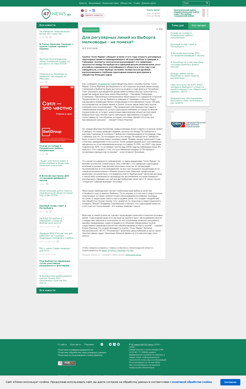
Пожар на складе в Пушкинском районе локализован (182, 35)
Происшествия (110, 3)
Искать (207, 3)
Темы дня (178, 26)
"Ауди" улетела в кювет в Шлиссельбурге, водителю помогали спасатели (54, 165)
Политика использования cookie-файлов (80, 355)
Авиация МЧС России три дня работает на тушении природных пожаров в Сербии (56, 238)
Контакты (75, 345)
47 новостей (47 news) (142, 344)
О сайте (62, 345)
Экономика (95, 3)
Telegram (114, 344)
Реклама (89, 345)
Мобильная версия (82, 10)
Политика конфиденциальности (75, 350)
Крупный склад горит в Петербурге (183, 45)
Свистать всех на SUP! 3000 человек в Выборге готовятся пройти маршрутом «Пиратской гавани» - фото (188, 88)
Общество (126, 3)
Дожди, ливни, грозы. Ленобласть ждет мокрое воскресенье (185, 76)
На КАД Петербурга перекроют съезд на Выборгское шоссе (50, 223)
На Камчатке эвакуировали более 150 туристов (54, 34)
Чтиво (136, 3)
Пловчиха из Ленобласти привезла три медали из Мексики (53, 78)
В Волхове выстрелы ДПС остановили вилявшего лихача (187, 54)
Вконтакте (110, 344)
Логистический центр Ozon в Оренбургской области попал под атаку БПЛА (56, 195)
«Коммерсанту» (105, 84)
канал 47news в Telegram (114, 250)
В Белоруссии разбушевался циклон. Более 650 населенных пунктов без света (55, 281)
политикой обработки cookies (192, 382)
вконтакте (86, 10)
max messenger (93, 10)
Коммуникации (91, 30)
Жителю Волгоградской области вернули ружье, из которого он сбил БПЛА (54, 63)
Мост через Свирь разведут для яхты (55, 251)
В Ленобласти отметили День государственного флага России (187, 64)
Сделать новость (94, 15)
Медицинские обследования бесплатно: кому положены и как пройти (187, 100)
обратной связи (133, 255)
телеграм (89, 10)
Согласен (230, 382)
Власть (83, 3)
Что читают (199, 26)
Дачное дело (149, 3)
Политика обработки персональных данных (82, 353)
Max (118, 344)
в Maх (131, 250)
